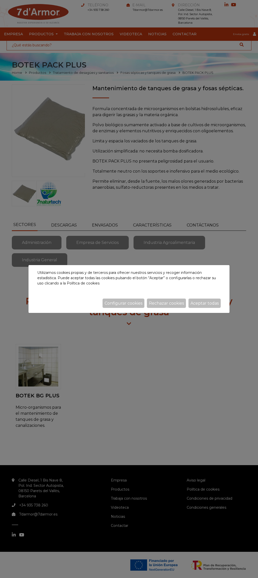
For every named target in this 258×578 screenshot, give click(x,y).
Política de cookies (83, 283)
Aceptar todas (204, 303)
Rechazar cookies (166, 303)
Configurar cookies (123, 303)
